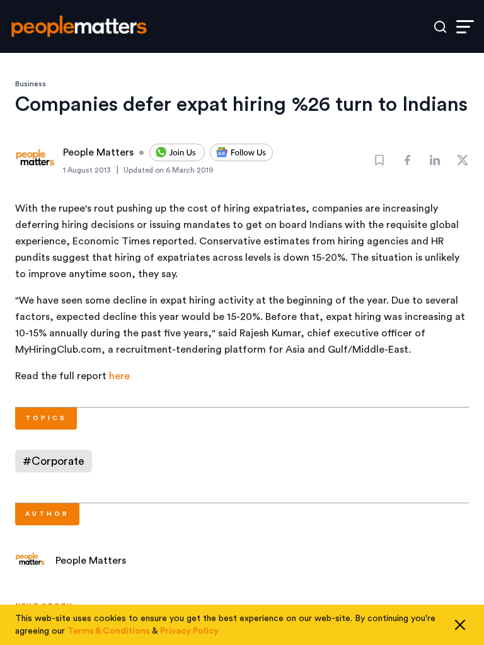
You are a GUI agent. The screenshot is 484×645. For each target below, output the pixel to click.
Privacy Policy (189, 631)
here (119, 376)
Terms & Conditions (108, 631)
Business (30, 84)
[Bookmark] (379, 160)
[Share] (407, 160)
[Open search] (440, 27)
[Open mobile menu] (465, 26)
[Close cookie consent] (460, 625)
